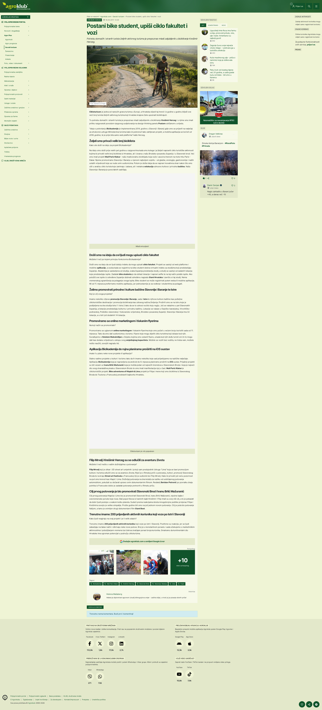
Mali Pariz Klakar (112, 584)
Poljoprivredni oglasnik (15, 68)
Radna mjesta (9, 76)
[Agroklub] (16, 6)
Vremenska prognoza (12, 156)
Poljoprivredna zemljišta (13, 72)
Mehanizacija (9, 81)
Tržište (6, 152)
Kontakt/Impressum (71, 700)
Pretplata (85, 700)
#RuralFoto (230, 143)
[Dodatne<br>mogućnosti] (316, 704)
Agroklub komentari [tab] (95, 607)
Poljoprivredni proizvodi (13, 94)
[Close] (309, 6)
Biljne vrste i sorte (11, 139)
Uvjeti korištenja (41, 700)
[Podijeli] (309, 704)
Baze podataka (11, 125)
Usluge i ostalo (10, 103)
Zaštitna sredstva (11, 130)
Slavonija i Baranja (160, 584)
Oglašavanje (27, 700)
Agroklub (31, 703)
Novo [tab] (224, 25)
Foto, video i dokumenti (13, 63)
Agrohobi (8, 40)
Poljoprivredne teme (11, 26)
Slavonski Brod (144, 584)
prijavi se (311, 44)
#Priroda (206, 146)
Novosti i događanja (12, 31)
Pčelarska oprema (11, 112)
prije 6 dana (216, 136)
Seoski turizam (118, 16)
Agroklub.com (105, 16)
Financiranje (9, 55)
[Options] (233, 135)
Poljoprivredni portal (18, 696)
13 (192, 103)
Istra (173, 584)
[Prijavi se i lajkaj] (302, 704)
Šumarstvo (9, 51)
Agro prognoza (11, 43)
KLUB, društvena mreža (15, 161)
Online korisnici (301, 29)
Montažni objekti (10, 121)
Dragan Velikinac (216, 134)
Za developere (55, 700)
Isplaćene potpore (11, 147)
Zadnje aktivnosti (303, 17)
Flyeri (182, 584)
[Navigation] (316, 6)
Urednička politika (99, 700)
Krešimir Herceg (128, 584)
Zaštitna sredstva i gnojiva (14, 108)
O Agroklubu (15, 700)
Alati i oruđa (8, 85)
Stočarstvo (8, 143)
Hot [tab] (203, 25)
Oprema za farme (10, 116)
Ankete (8, 59)
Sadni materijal (9, 99)
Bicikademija (97, 584)
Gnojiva (7, 134)
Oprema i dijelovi (10, 90)
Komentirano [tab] (213, 25)
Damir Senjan (213, 185)
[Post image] (219, 162)
